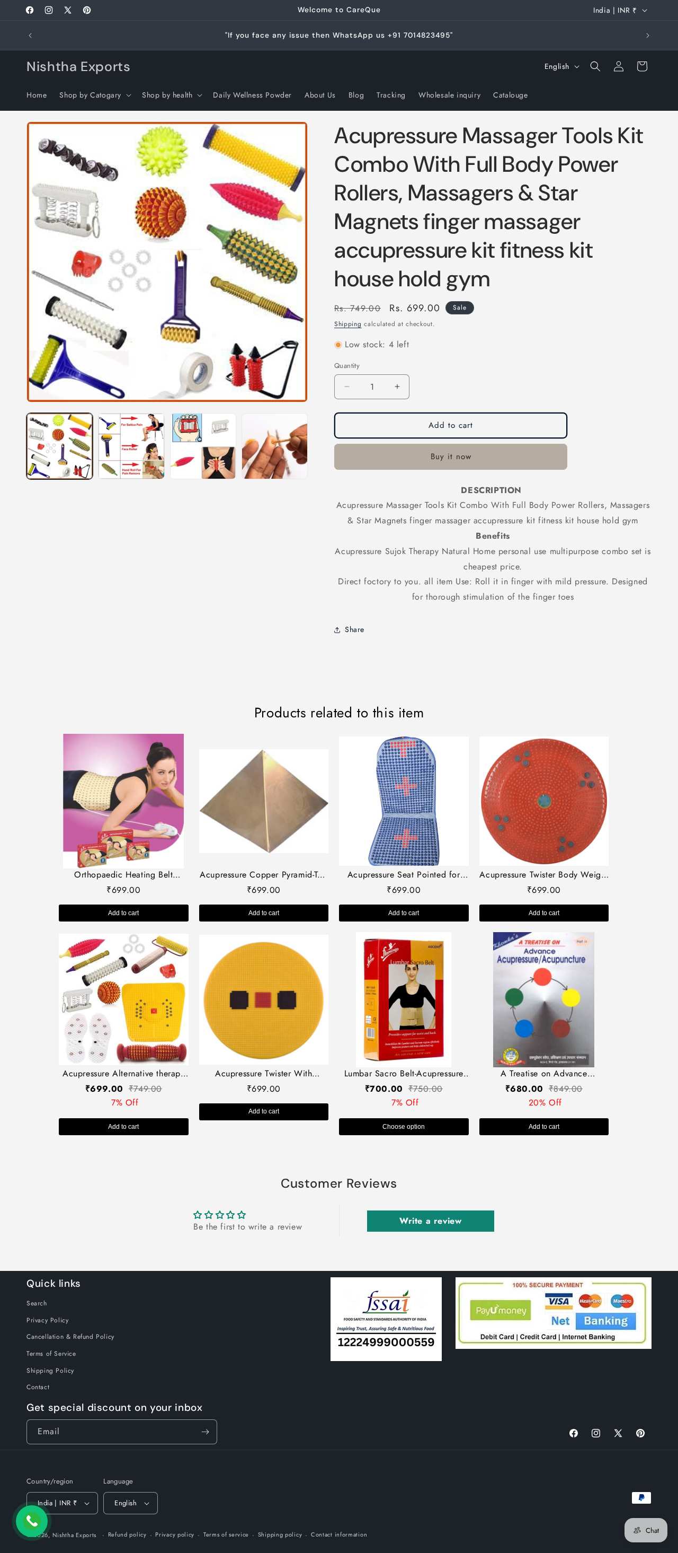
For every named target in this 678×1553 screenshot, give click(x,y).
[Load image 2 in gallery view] (131, 446)
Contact (37, 1387)
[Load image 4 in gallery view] (275, 446)
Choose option (403, 1126)
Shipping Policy (50, 1370)
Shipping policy (280, 1534)
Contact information (339, 1534)
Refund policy (127, 1534)
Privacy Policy (47, 1320)
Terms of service (226, 1534)
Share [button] (354, 629)
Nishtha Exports (74, 1535)
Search (36, 1303)
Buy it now (451, 456)
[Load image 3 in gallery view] (203, 446)
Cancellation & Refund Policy (70, 1336)
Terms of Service (51, 1353)
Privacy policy (174, 1534)
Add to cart (123, 913)
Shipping (348, 324)
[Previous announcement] (30, 35)
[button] (94, 95)
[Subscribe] (205, 1431)
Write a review (430, 1221)
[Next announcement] (647, 35)
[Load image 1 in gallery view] (59, 446)
